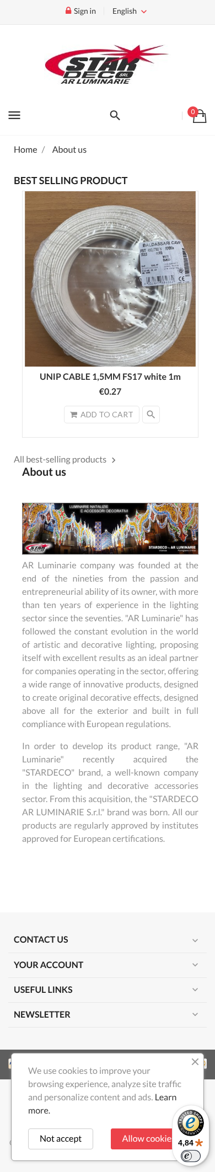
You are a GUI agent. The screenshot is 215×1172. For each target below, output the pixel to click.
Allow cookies (148, 1138)
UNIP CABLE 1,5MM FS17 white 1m (110, 377)
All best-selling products (66, 459)
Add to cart (106, 414)
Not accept (61, 1138)
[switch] (191, 1156)
